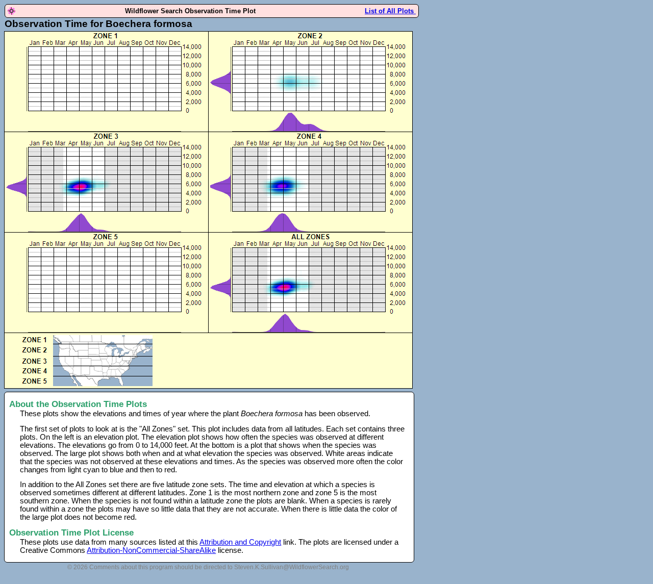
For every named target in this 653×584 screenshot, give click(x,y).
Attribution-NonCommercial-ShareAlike (151, 550)
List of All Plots (390, 11)
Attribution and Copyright (240, 542)
